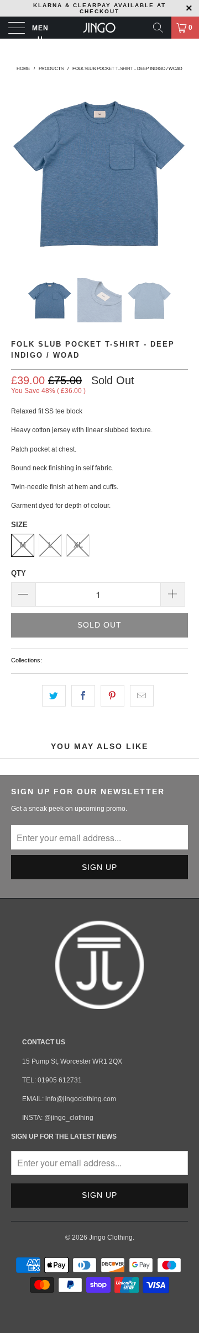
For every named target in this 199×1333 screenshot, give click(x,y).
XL (78, 545)
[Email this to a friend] (142, 696)
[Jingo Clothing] (99, 28)
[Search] (158, 28)
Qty (18, 573)
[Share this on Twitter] (54, 696)
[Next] (177, 173)
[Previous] (22, 173)
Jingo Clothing (111, 1237)
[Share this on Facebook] (83, 696)
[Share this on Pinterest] (112, 696)
